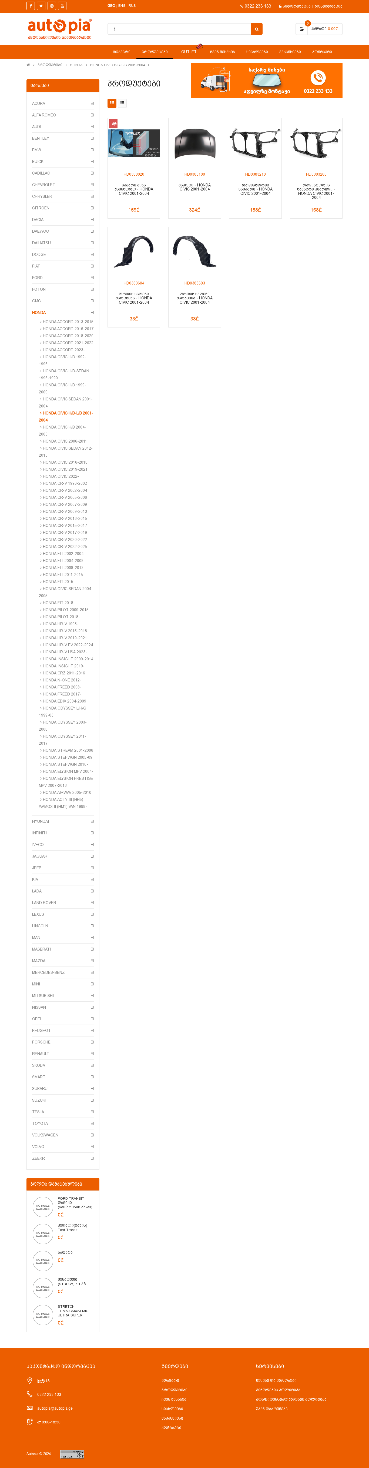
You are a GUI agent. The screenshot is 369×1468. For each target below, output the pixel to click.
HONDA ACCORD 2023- (64, 350)
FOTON (39, 289)
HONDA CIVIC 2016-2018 (65, 462)
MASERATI (41, 949)
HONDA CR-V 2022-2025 (65, 546)
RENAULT (40, 1054)
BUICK (37, 161)
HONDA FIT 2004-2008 (63, 561)
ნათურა (65, 1252)
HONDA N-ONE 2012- (62, 680)
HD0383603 (195, 283)
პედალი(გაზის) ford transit (72, 1227)
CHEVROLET (43, 185)
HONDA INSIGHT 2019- (64, 666)
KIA (35, 879)
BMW (36, 150)
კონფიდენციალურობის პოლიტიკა (291, 1399)
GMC (36, 301)
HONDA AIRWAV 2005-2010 (67, 792)
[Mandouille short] (43, 1207)
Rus (132, 6)
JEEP (36, 868)
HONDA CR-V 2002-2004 (65, 490)
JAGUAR (39, 856)
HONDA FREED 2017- (62, 694)
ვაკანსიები (172, 1418)
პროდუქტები (50, 65)
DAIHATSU (41, 243)
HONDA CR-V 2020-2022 (65, 539)
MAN (36, 937)
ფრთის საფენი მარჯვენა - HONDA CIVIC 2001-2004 (195, 298)
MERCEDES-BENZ (48, 972)
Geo (111, 6)
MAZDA (38, 961)
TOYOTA (40, 1123)
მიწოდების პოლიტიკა (278, 1390)
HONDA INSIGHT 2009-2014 (68, 659)
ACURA (38, 103)
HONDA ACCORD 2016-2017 (68, 329)
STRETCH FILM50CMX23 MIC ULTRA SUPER (73, 1311)
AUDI (36, 127)
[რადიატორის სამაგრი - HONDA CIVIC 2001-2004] (255, 143)
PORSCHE (41, 1042)
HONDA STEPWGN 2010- (65, 764)
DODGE (39, 254)
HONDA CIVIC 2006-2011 (65, 441)
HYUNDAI (40, 821)
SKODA (38, 1065)
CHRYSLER (42, 196)
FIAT (36, 266)
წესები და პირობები (276, 1380)
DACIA (37, 220)
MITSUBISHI (43, 996)
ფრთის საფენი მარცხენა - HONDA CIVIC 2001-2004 (134, 298)
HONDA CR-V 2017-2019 (65, 532)
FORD (37, 278)
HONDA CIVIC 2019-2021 (65, 469)
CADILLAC (41, 173)
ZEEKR (38, 1158)
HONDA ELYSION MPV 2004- (68, 771)
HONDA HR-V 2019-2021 (65, 638)
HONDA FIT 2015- (59, 582)
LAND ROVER (44, 903)
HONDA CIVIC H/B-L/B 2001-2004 (117, 65)
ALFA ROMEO (44, 115)
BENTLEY (40, 138)
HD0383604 (134, 283)
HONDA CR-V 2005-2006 (65, 497)
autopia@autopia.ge (55, 1408)
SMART (38, 1077)
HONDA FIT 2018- (59, 603)
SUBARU (40, 1088)
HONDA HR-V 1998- (60, 624)
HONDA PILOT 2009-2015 (66, 610)
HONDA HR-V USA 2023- (65, 652)
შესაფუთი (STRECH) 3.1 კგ (72, 1282)
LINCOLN (40, 926)
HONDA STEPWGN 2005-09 (67, 757)
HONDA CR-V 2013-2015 (65, 518)
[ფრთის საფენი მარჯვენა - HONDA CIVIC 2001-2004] (195, 252)
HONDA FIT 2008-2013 (63, 568)
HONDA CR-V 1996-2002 (65, 483)
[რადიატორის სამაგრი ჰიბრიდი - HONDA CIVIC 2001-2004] (316, 143)
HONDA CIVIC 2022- (61, 476)
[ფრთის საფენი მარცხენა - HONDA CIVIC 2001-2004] (134, 252)
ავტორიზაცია (297, 6)
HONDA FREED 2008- (62, 687)
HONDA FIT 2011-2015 (63, 575)
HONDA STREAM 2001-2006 (68, 750)
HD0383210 (255, 174)
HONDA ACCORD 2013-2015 (68, 322)
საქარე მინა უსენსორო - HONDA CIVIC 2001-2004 (134, 189)
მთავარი (170, 1380)
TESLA (38, 1112)
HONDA (76, 65)
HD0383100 (195, 174)
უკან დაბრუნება (272, 1409)
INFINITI (39, 833)
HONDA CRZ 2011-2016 (64, 673)
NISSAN (39, 1007)
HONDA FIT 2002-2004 (63, 553)
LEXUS (38, 914)
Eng (122, 6)
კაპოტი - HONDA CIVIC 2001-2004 (195, 187)
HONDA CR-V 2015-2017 (65, 525)
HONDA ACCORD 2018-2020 (68, 336)
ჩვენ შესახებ (174, 1399)
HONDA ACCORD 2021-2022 (68, 343)
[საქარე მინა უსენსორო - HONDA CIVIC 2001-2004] (134, 143)
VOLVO (38, 1147)
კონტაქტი (171, 1428)
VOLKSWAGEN (45, 1135)
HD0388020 (134, 174)
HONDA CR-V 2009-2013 (65, 511)
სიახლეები (172, 1409)
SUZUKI (39, 1100)
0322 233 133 (258, 6)
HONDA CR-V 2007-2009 (65, 504)
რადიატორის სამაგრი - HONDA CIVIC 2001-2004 (256, 189)
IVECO (38, 844)
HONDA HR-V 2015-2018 (65, 631)
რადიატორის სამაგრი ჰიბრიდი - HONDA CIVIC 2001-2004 (316, 191)
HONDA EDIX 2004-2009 (64, 701)
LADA (37, 891)
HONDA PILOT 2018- (61, 617)
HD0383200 (316, 174)
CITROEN (40, 208)
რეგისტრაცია (329, 6)
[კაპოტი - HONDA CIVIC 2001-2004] (195, 143)
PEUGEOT (41, 1030)
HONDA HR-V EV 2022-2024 (68, 645)
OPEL (37, 1019)
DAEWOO (40, 231)
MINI (36, 984)
